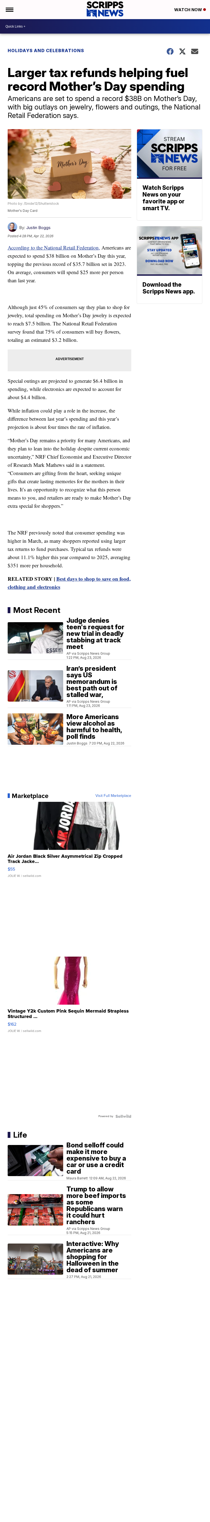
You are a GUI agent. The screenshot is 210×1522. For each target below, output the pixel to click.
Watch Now (188, 9)
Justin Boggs (38, 227)
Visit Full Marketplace (113, 796)
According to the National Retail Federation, (54, 247)
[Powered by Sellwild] (123, 1116)
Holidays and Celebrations (46, 50)
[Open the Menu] (9, 9)
